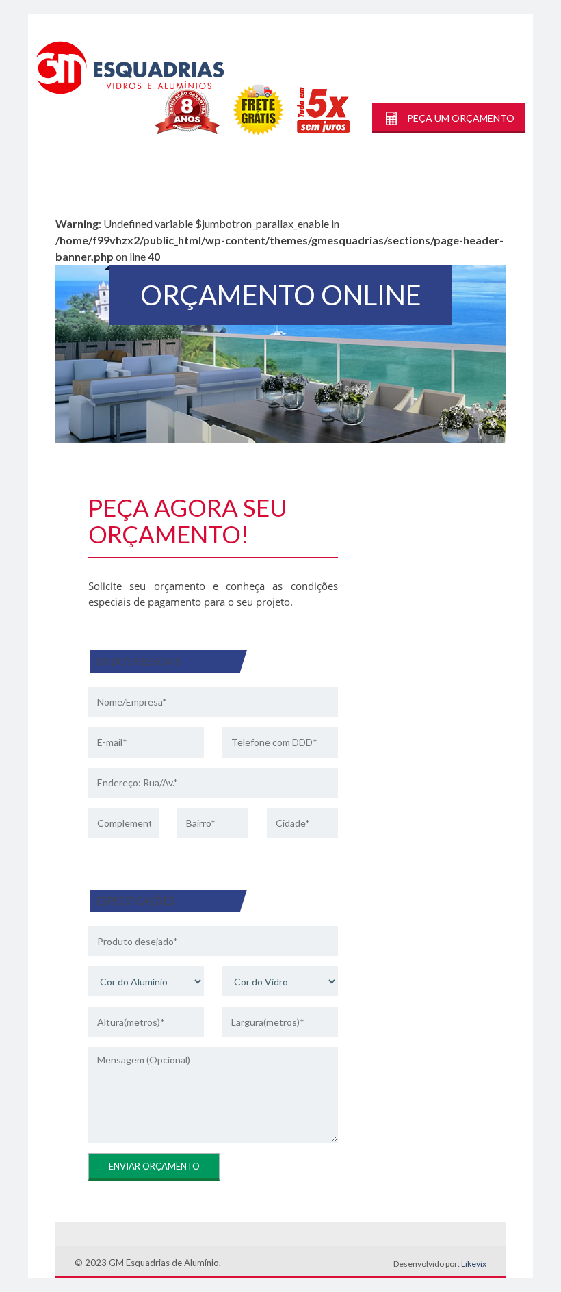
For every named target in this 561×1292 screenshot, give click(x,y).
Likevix (473, 1263)
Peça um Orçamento (460, 118)
